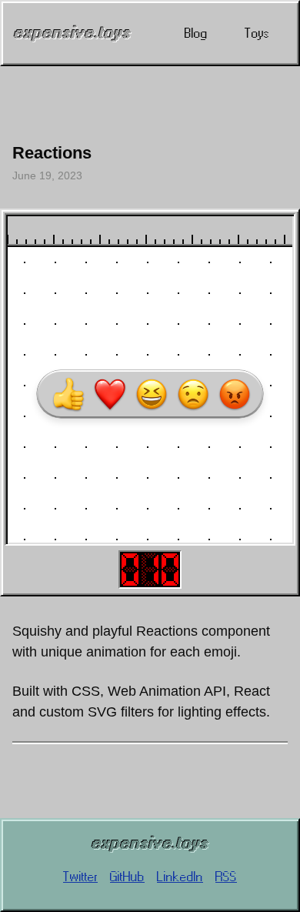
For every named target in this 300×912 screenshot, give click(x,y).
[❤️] (110, 394)
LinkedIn (180, 877)
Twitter (80, 877)
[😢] (193, 394)
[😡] (234, 394)
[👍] (68, 394)
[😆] (151, 394)
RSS (226, 877)
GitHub (127, 877)
